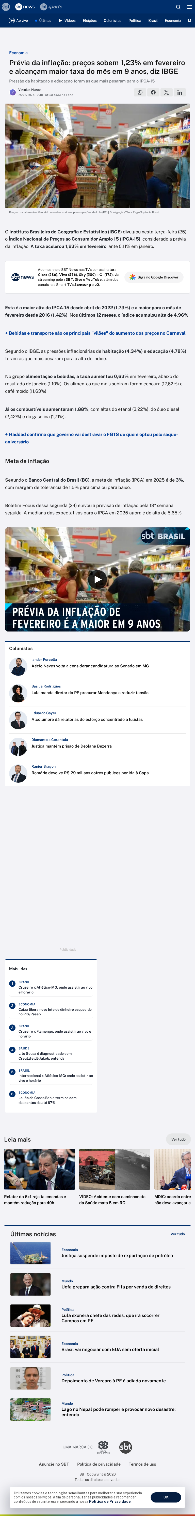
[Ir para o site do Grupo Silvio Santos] (89, 1447)
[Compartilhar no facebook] (153, 92)
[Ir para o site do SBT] (125, 1447)
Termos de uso (142, 1464)
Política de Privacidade (110, 1501)
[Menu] (189, 6)
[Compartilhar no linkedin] (180, 92)
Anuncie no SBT (54, 1464)
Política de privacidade (99, 1464)
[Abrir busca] (178, 7)
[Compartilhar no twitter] (166, 92)
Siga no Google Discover (158, 277)
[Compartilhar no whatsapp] (140, 92)
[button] (39, 1182)
